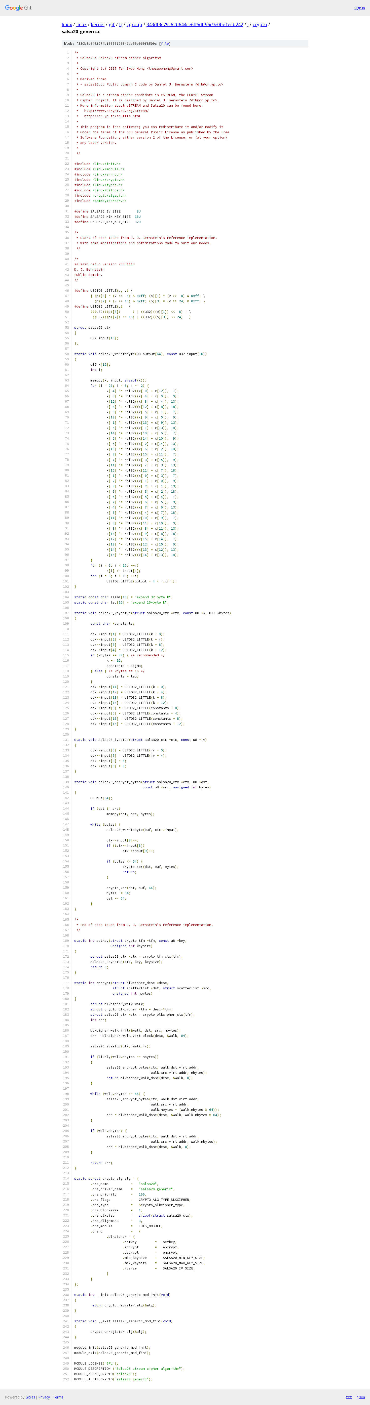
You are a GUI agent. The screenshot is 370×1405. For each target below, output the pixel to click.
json (361, 1397)
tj (120, 24)
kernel (97, 24)
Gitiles (30, 1397)
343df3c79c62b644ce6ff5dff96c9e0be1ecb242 (194, 24)
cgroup (134, 24)
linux (67, 24)
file (165, 43)
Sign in (359, 8)
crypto (260, 24)
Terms (58, 1397)
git (112, 24)
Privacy (44, 1397)
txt (349, 1397)
